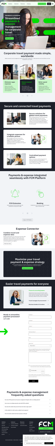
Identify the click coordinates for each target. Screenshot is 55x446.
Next (32, 96)
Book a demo (8, 38)
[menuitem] (10, 4)
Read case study (7, 243)
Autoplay (27, 96)
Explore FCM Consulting (27, 268)
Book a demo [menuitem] (41, 3)
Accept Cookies (48, 443)
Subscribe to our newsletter (45, 431)
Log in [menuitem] (49, 3)
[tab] (39, 290)
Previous (23, 96)
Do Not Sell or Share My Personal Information (34, 443)
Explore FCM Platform (27, 219)
